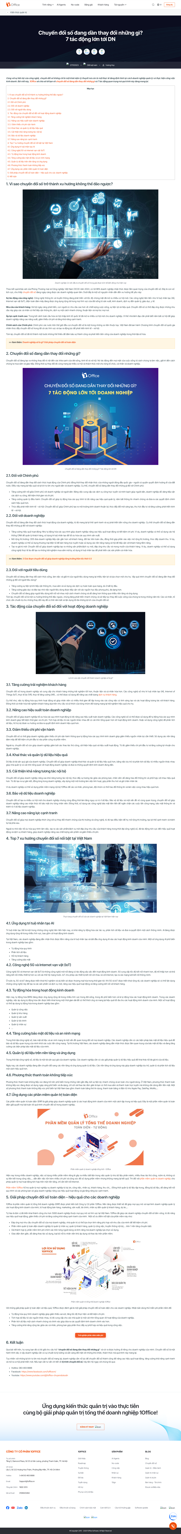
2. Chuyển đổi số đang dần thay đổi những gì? (27, 98)
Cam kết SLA (105, 1508)
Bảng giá (88, 4)
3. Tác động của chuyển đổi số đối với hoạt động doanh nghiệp (34, 113)
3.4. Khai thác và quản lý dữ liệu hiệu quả (25, 128)
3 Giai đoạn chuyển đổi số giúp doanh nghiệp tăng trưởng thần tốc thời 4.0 (57, 558)
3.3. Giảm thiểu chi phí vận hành (21, 124)
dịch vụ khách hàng (107, 694)
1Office (33, 81)
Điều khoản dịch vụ (47, 1508)
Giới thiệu (81, 1458)
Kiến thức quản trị (18, 12)
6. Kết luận (12, 176)
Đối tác (80, 1477)
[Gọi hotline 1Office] (173, 1526)
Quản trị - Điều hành (153, 1468)
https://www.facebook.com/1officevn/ (39, 1371)
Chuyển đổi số (151, 1463)
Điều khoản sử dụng (67, 1508)
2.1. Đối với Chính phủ (17, 102)
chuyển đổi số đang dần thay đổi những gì (75, 81)
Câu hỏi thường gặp (123, 1508)
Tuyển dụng (82, 1482)
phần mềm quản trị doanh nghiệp (155, 1178)
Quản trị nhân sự (151, 1473)
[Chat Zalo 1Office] (173, 1516)
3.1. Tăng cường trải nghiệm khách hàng (24, 117)
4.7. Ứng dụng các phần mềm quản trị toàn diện (28, 169)
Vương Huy (110, 65)
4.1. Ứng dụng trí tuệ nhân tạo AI (21, 146)
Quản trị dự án (150, 1477)
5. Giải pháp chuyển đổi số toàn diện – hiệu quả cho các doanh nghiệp (38, 172)
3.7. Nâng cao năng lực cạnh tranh (22, 139)
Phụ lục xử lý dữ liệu (85, 1492)
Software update (141, 1508)
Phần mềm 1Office (14, 1187)
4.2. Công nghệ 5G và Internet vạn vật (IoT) (26, 150)
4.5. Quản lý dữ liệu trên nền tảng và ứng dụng (27, 161)
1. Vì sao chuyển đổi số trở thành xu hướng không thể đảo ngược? (35, 94)
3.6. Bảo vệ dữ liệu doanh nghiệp (22, 135)
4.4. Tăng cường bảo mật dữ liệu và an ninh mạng (29, 158)
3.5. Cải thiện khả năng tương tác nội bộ (25, 132)
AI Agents (61, 4)
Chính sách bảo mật (88, 1508)
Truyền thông (83, 1468)
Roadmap (82, 1463)
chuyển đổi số (29, 292)
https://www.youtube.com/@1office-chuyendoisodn (44, 1375)
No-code (75, 4)
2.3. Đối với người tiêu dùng (19, 109)
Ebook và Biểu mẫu (152, 1487)
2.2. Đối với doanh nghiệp (18, 106)
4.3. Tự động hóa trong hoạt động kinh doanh (27, 154)
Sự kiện (81, 1473)
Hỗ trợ (80, 1487)
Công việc (116, 1468)
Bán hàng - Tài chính (153, 1482)
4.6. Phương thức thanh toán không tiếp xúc (26, 165)
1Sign (114, 1482)
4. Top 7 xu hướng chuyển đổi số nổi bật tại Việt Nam (30, 143)
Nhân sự (115, 1473)
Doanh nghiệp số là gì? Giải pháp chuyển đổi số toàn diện (49, 342)
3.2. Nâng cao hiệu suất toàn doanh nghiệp (26, 120)
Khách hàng (103, 4)
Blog (147, 1458)
